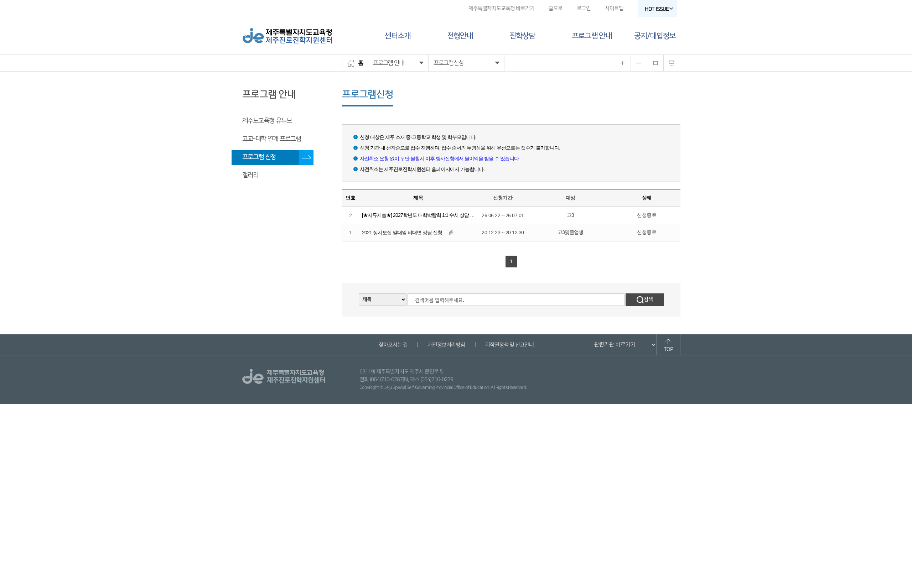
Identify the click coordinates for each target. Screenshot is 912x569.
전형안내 (460, 36)
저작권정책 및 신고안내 (509, 345)
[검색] (645, 299)
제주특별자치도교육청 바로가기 (501, 8)
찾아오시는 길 (392, 345)
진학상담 (522, 36)
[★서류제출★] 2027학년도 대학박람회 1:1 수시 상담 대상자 (423, 215)
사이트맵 (614, 8)
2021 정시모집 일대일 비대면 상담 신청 (402, 232)
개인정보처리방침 (446, 345)
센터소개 (397, 36)
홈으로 (556, 8)
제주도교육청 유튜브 (267, 120)
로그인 (584, 8)
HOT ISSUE (657, 9)
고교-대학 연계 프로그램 (271, 138)
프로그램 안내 (592, 36)
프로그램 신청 (259, 157)
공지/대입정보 (654, 36)
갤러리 (250, 175)
